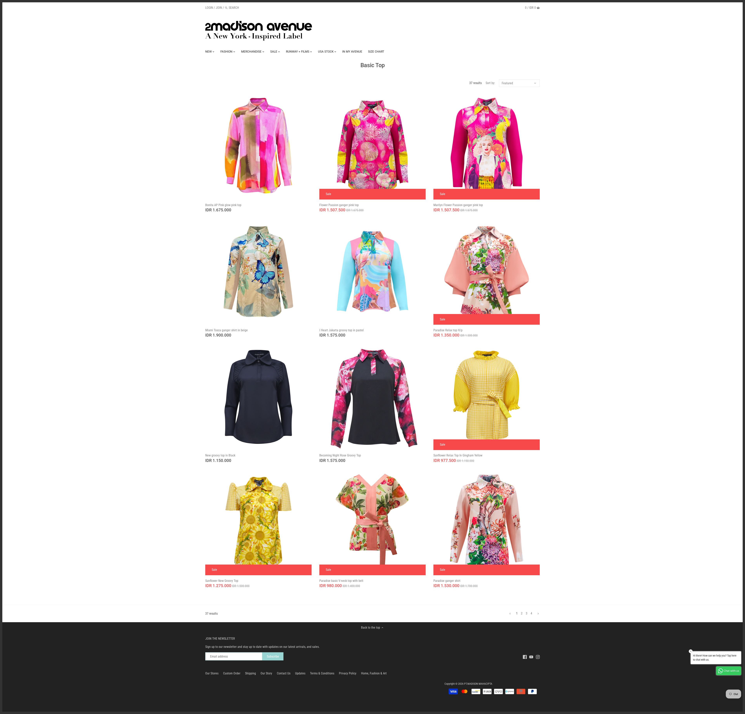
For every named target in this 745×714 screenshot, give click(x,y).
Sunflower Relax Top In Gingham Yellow (457, 455)
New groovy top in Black (220, 455)
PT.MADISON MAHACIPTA (478, 683)
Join (219, 8)
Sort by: (490, 83)
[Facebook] (525, 657)
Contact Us (283, 673)
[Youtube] (531, 657)
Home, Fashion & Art (374, 673)
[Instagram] (538, 657)
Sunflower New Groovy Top (221, 581)
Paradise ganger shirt (446, 581)
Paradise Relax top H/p (448, 330)
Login (209, 8)
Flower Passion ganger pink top (339, 205)
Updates (300, 673)
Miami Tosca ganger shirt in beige (226, 330)
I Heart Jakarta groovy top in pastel (341, 330)
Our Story (266, 673)
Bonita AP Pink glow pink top (223, 205)
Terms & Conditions (322, 673)
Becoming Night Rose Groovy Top (340, 455)
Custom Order (231, 673)
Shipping (250, 673)
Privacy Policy (347, 673)
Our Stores (211, 673)
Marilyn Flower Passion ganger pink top (458, 205)
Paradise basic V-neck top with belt (341, 581)
